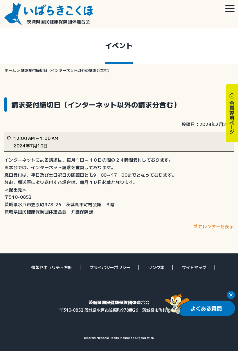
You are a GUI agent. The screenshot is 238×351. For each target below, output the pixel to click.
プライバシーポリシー (110, 267)
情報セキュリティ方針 (51, 267)
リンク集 (156, 267)
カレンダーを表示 (216, 226)
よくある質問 (206, 308)
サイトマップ (194, 267)
